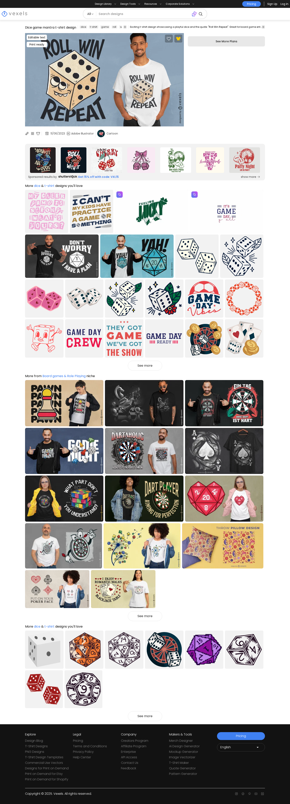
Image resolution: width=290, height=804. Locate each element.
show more (248, 177)
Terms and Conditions (90, 746)
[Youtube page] (256, 793)
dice (83, 27)
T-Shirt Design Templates (44, 757)
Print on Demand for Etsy (44, 774)
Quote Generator (182, 768)
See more (145, 365)
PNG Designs (34, 751)
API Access (129, 757)
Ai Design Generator (184, 746)
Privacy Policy (83, 751)
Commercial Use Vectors (44, 762)
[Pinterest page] (249, 793)
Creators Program (134, 740)
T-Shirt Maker (179, 762)
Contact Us (129, 762)
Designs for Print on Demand (47, 768)
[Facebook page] (242, 793)
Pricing (78, 740)
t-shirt (93, 27)
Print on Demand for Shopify (46, 779)
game (105, 27)
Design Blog (34, 740)
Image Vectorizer (182, 757)
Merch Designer (181, 740)
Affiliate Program (133, 746)
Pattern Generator (183, 774)
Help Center (82, 757)
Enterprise (128, 751)
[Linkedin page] (262, 793)
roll (114, 27)
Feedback (128, 768)
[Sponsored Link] (42, 160)
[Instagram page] (236, 793)
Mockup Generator (183, 751)
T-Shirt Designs (36, 746)
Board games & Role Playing (64, 376)
